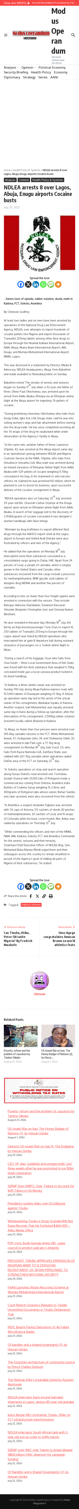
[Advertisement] (39, 121)
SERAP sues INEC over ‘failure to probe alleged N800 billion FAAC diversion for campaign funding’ (40, 1454)
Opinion (27, 67)
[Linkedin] (35, 284)
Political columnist (31, 904)
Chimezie (39, 994)
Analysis (10, 67)
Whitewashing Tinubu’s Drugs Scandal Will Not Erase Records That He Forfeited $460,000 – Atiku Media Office (40, 1225)
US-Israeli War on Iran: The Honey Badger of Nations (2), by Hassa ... (57, 1054)
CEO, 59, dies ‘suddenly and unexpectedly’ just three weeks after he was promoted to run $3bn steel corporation (41, 1168)
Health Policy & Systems (26, 170)
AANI (54, 77)
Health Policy (41, 72)
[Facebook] (20, 284)
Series (43, 77)
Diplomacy (12, 77)
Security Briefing (16, 72)
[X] (28, 284)
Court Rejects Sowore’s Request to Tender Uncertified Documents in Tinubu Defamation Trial (39, 1309)
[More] (58, 284)
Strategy (29, 77)
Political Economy (52, 67)
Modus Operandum (58, 30)
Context (24, 180)
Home (7, 170)
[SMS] (50, 284)
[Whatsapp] (43, 284)
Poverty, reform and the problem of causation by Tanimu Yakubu (17, 1054)
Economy (60, 72)
